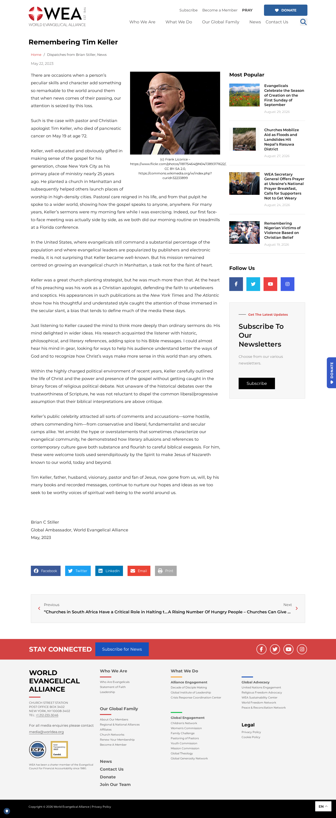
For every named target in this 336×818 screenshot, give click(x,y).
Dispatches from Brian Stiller (71, 54)
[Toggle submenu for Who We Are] (158, 22)
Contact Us (112, 769)
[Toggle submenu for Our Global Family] (242, 22)
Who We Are (113, 671)
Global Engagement (188, 718)
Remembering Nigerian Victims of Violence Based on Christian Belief (282, 230)
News (102, 54)
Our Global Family (119, 708)
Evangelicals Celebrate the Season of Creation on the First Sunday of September (284, 95)
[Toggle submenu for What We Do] (195, 22)
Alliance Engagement (189, 682)
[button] (285, 10)
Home (36, 54)
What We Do (184, 671)
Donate (108, 777)
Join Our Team (115, 784)
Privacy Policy (101, 806)
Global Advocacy (255, 682)
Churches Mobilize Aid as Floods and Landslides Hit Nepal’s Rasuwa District (281, 139)
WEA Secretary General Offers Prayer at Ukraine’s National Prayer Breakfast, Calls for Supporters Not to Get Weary (284, 186)
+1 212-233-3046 (47, 715)
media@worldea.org (46, 732)
